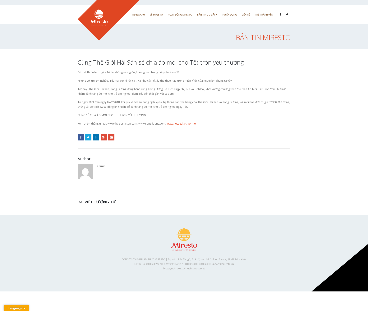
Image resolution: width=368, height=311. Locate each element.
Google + (104, 137)
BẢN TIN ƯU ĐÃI (206, 14)
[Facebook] (280, 14)
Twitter (88, 137)
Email (111, 137)
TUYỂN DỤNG (229, 14)
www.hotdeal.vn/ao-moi (181, 123)
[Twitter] (287, 14)
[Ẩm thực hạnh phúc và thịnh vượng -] (109, 20)
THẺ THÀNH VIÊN (264, 14)
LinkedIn (96, 137)
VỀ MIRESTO (156, 14)
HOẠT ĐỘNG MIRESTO (180, 14)
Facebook (81, 137)
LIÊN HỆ (246, 14)
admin (101, 166)
